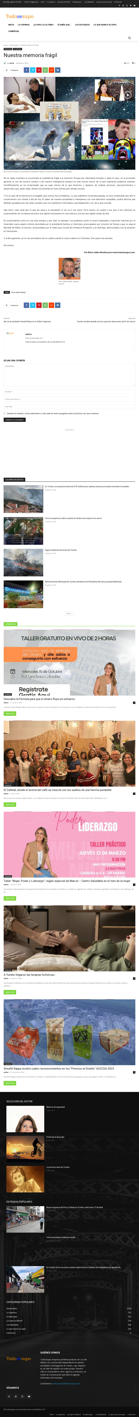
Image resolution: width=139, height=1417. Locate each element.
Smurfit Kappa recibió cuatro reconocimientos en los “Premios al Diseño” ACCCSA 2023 (59, 1068)
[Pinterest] (39, 70)
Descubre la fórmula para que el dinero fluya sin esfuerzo (39, 699)
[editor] (5, 63)
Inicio (6, 45)
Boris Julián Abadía (19, 292)
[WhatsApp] (45, 70)
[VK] (57, 70)
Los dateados (17, 49)
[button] (129, 37)
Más (68, 613)
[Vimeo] (130, 5)
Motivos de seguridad (55, 1107)
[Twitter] (127, 5)
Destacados (14, 45)
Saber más (10, 714)
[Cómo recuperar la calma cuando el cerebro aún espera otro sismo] (23, 531)
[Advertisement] (69, 15)
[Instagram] (123, 5)
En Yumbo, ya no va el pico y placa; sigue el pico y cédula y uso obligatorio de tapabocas (83, 1267)
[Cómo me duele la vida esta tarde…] (25, 1249)
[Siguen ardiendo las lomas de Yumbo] (23, 563)
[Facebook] (119, 5)
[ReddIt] (51, 70)
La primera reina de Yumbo (58, 1167)
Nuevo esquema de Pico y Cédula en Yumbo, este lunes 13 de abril (74, 1207)
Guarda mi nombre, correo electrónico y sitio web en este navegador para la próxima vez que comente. (53, 413)
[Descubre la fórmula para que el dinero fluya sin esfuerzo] (69, 663)
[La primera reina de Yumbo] (25, 1179)
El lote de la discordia (55, 1137)
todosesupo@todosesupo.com (66, 1383)
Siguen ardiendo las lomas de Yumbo (61, 550)
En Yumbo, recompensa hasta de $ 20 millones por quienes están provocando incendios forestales (87, 486)
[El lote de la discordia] (25, 1149)
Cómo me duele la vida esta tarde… (61, 1237)
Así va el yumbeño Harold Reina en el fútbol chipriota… (28, 321)
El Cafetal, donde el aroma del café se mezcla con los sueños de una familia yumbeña (57, 790)
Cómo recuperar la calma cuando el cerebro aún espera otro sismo (73, 518)
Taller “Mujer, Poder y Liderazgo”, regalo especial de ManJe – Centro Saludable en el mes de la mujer (67, 881)
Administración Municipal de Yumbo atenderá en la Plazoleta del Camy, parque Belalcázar (83, 582)
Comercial (7, 694)
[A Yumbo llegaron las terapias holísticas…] (69, 938)
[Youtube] (134, 5)
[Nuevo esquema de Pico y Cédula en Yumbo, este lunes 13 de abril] (25, 1219)
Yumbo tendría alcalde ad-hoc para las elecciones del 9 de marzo (106, 321)
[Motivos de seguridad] (25, 1119)
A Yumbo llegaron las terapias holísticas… (30, 974)
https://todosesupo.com (34, 338)
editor (11, 63)
